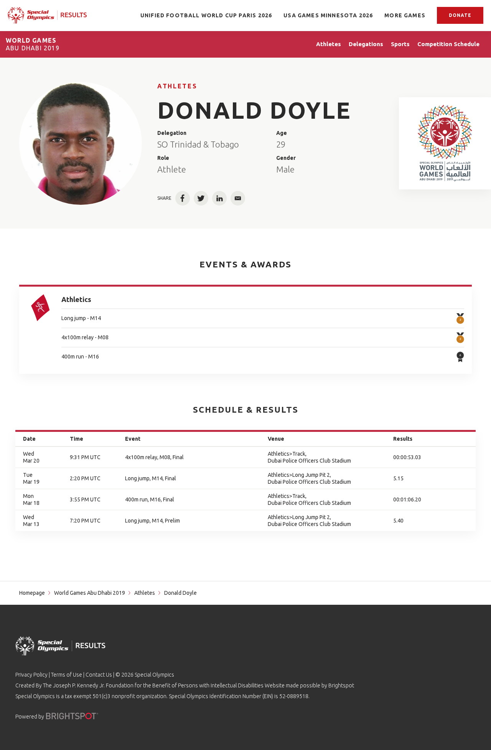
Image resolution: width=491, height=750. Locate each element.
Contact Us (99, 675)
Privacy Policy (31, 675)
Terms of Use (66, 675)
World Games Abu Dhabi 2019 (89, 593)
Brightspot (341, 685)
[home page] (47, 15)
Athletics (76, 299)
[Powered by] (72, 716)
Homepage (32, 593)
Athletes (177, 86)
